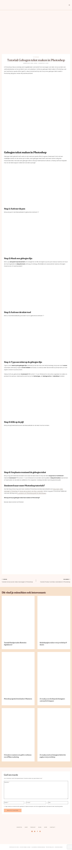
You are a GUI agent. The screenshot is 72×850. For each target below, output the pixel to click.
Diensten (19, 827)
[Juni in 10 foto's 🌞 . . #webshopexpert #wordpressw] (42, 839)
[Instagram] (32, 831)
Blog (39, 827)
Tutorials (36, 57)
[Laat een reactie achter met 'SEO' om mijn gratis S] (5, 839)
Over (45, 827)
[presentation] (18, 617)
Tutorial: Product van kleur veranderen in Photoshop (55, 581)
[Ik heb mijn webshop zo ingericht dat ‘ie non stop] (54, 839)
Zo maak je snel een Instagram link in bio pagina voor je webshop (53, 756)
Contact (52, 827)
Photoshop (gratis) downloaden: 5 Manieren (18, 699)
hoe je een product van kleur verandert (31, 491)
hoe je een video (58, 489)
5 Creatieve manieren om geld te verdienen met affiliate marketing (17, 756)
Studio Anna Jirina (31, 63)
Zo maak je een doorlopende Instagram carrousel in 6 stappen (52, 700)
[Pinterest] (35, 831)
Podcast (33, 827)
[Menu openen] (69, 5)
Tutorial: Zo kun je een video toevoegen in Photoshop (17, 581)
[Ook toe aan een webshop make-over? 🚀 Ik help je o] (17, 839)
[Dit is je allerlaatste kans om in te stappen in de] (66, 839)
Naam (6, 802)
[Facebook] (37, 831)
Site (49, 802)
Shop (26, 827)
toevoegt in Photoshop (11, 491)
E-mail (28, 802)
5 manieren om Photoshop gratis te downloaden (31, 493)
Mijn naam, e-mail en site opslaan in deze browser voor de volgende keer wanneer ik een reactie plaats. (34, 806)
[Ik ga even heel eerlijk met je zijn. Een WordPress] (30, 839)
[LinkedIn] (40, 831)
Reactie (6, 782)
